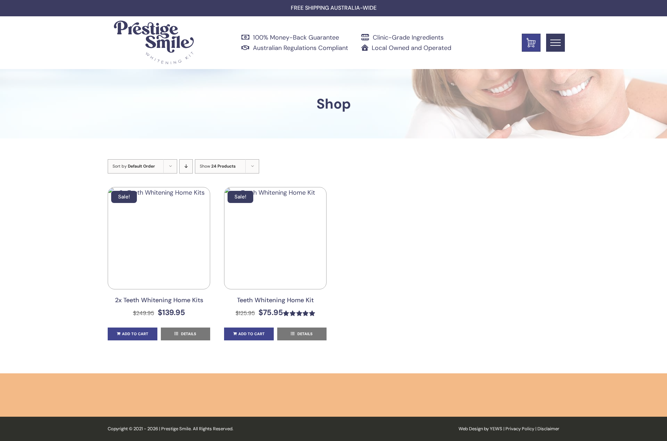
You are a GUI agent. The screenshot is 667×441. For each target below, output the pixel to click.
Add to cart (135, 333)
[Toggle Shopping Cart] (531, 43)
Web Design (471, 429)
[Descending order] (186, 166)
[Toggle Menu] (555, 43)
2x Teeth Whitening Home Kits (159, 300)
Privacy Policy (519, 429)
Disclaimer (548, 429)
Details (188, 333)
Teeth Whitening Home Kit (275, 300)
